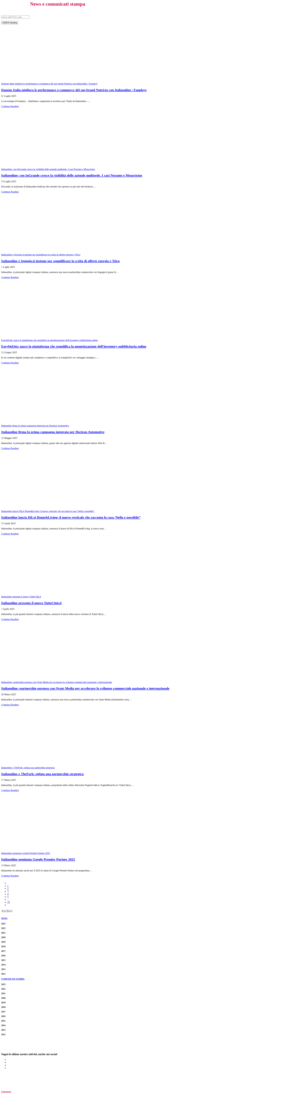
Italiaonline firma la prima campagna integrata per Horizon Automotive (35, 425)
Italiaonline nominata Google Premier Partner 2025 (25, 853)
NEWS (4, 918)
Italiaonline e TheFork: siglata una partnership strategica (28, 767)
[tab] (146, 918)
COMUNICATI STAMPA (12, 979)
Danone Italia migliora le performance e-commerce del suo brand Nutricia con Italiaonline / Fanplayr (49, 83)
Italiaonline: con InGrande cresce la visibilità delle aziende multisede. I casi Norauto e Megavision (48, 169)
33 (8, 902)
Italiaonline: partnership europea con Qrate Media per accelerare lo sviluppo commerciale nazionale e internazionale (56, 682)
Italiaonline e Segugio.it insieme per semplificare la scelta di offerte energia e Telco (40, 254)
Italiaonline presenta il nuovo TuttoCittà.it (21, 596)
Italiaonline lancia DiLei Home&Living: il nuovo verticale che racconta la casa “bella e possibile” (47, 511)
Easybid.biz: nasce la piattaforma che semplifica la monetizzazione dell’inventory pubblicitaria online (49, 340)
